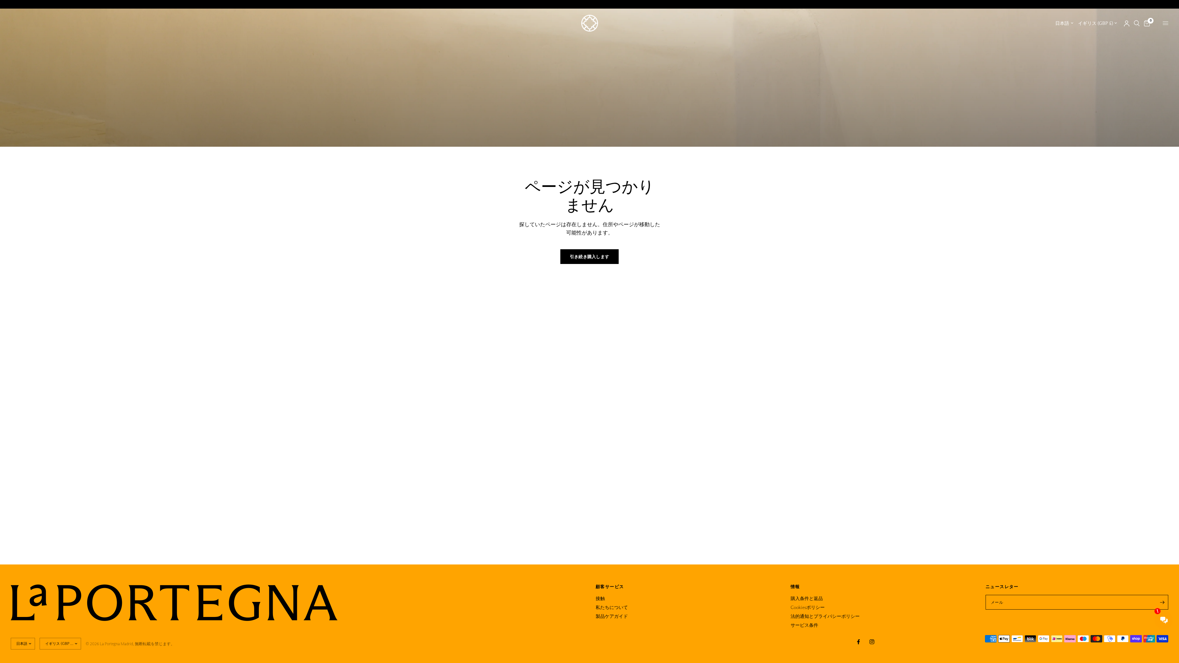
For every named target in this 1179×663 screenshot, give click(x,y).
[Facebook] (858, 642)
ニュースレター (1002, 586)
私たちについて (612, 607)
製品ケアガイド (612, 616)
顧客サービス (610, 586)
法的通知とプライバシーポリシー (825, 616)
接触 (600, 598)
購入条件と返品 (807, 598)
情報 (795, 586)
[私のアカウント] (1127, 23)
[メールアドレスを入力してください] (1162, 602)
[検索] (1137, 23)
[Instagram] (872, 642)
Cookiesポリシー (808, 607)
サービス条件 (804, 625)
